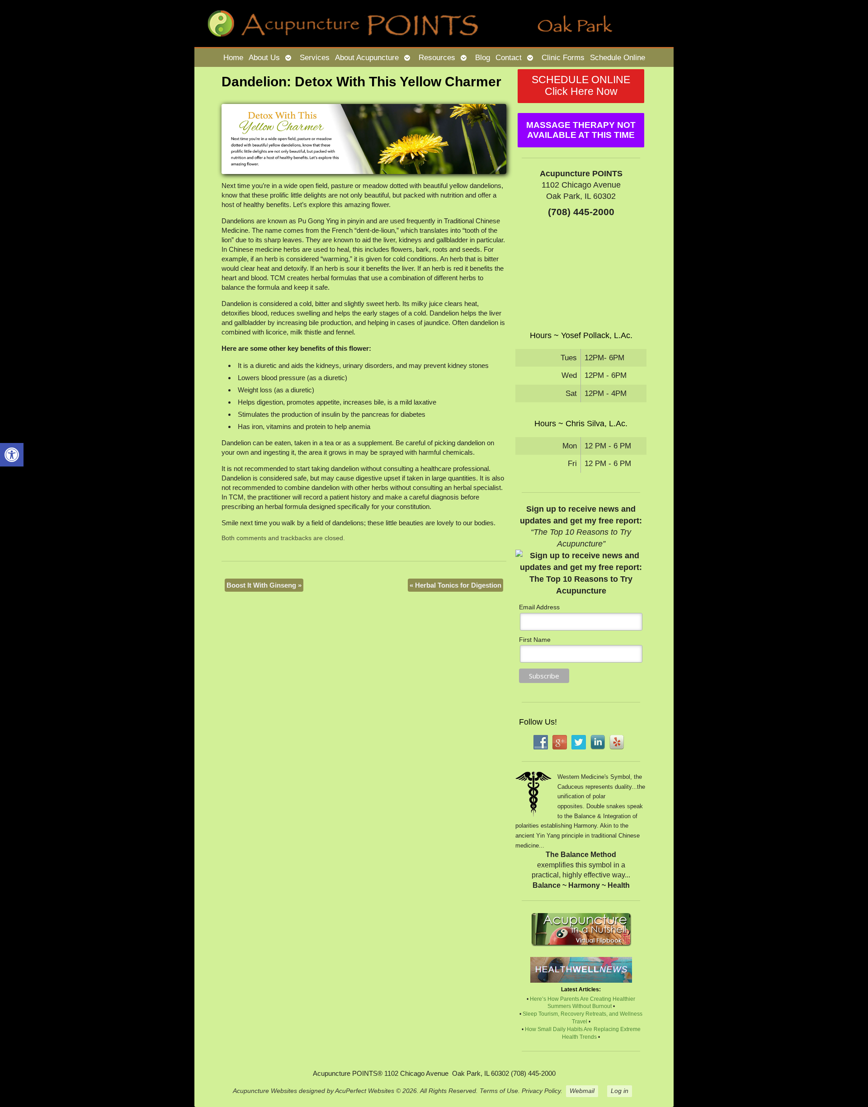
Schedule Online (617, 57)
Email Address (539, 607)
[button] (12, 454)
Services (315, 57)
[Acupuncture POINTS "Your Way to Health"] (434, 23)
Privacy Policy (541, 1091)
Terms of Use (499, 1091)
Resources (437, 57)
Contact (508, 57)
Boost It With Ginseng (264, 585)
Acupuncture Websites (265, 1091)
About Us (264, 57)
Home (233, 57)
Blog (482, 57)
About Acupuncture (367, 57)
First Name (535, 639)
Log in (619, 1091)
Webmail (582, 1091)
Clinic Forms (563, 57)
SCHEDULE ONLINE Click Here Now (581, 85)
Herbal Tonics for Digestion (455, 585)
